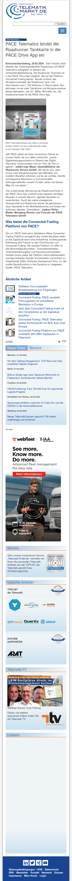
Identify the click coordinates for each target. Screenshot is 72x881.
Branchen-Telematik (27, 293)
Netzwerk (47, 872)
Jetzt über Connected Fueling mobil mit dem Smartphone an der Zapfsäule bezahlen (41, 311)
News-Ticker (16, 347)
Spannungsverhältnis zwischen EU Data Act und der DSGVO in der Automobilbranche (35, 404)
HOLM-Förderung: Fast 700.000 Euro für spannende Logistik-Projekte (35, 390)
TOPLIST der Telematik (15, 591)
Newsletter (22, 872)
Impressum (15, 875)
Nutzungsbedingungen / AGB (25, 869)
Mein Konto (30, 875)
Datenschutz (52, 869)
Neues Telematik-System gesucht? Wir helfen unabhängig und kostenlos (31, 418)
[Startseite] (26, 17)
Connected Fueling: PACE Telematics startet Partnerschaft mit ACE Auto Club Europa (41, 323)
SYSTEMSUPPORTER (14, 640)
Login (43, 875)
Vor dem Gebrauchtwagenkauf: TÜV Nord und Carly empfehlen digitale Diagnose (34, 362)
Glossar (58, 872)
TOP (64, 341)
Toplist (58, 590)
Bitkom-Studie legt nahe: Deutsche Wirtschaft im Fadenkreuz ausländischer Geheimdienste (33, 376)
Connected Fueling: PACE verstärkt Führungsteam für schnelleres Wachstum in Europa (39, 300)
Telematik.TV (18, 719)
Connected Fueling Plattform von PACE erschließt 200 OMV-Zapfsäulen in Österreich (41, 334)
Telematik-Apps (12, 39)
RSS (11, 872)
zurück (9, 341)
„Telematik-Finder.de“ (18, 558)
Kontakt (34, 872)
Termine (35, 347)
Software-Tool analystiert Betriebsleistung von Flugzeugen (37, 288)
